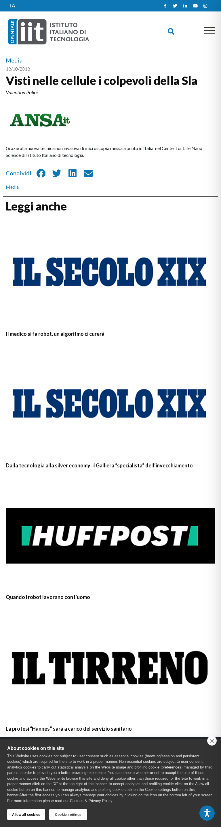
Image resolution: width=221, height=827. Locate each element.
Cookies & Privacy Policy (91, 801)
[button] (171, 31)
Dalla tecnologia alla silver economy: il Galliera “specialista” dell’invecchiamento (99, 465)
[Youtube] (195, 5)
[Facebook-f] (165, 5)
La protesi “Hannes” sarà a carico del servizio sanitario (69, 728)
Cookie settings (68, 815)
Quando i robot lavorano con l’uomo (48, 597)
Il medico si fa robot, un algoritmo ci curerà (55, 334)
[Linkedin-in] (185, 5)
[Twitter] (175, 5)
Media (12, 187)
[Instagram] (205, 5)
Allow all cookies (26, 815)
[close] (212, 741)
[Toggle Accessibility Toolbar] (207, 813)
